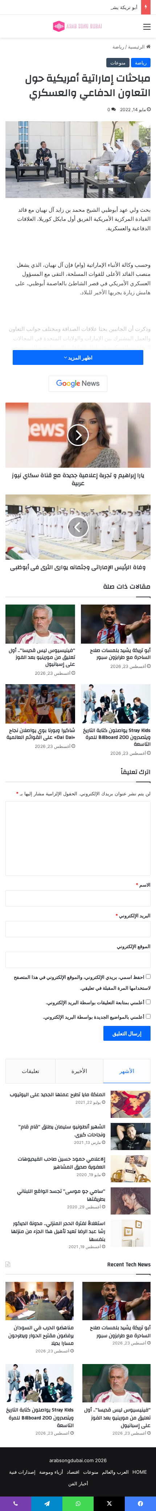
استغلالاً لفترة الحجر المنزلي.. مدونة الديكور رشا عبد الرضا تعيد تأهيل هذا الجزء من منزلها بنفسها (58, 1231)
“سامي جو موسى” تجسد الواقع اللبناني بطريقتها (61, 1195)
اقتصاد (73, 1472)
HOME (139, 1472)
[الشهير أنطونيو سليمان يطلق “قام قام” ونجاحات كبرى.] (131, 1136)
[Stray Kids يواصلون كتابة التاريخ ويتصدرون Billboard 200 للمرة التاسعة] (116, 703)
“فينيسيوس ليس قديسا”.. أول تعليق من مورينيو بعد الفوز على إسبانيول (42, 657)
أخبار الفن (78, 1483)
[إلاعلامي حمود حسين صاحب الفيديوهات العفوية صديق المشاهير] (131, 1168)
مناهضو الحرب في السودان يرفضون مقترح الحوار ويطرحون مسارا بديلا (41, 1335)
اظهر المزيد (80, 357)
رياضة (118, 47)
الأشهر (126, 1071)
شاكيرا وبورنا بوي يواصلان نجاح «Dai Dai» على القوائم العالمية (41, 734)
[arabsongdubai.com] (78, 26)
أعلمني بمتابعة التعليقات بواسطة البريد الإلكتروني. (95, 1002)
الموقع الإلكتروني (134, 946)
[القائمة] (147, 29)
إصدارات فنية (22, 1472)
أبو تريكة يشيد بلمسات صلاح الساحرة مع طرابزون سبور (81, 7)
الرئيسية (137, 47)
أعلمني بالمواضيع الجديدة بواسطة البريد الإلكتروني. (93, 1017)
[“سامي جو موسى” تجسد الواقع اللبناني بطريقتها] (131, 1201)
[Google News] (78, 384)
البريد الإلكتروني (133, 915)
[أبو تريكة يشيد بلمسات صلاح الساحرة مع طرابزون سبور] (116, 624)
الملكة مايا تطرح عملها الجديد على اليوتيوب (57, 1094)
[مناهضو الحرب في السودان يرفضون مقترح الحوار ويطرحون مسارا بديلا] (39, 1301)
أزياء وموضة (51, 1472)
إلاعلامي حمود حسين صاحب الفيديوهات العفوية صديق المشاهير (61, 1163)
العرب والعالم (115, 1472)
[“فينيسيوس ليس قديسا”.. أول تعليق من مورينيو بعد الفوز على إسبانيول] (40, 624)
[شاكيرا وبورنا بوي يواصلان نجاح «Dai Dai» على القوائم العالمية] (40, 703)
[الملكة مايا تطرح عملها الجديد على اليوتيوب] (131, 1104)
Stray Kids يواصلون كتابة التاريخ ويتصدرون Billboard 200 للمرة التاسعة (117, 737)
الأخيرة (79, 1071)
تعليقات (30, 1071)
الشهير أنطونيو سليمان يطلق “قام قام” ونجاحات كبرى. (62, 1131)
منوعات (118, 63)
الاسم (143, 885)
